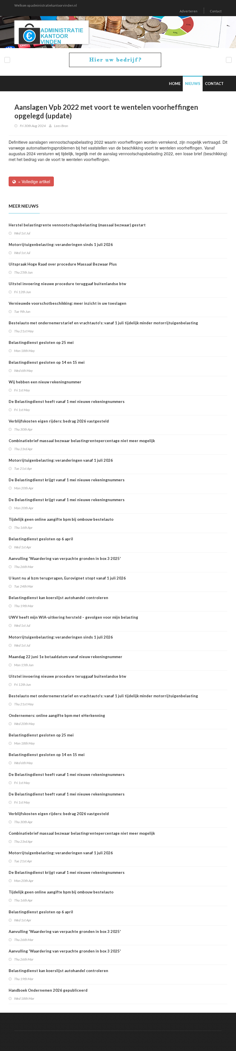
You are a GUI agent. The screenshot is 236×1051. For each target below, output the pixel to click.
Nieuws (192, 83)
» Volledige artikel (33, 181)
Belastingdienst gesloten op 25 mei (41, 342)
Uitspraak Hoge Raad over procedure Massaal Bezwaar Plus (63, 264)
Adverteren (188, 11)
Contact (216, 11)
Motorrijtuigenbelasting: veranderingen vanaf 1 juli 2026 (61, 460)
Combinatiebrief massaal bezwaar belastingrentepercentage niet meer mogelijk (82, 440)
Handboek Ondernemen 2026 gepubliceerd (48, 990)
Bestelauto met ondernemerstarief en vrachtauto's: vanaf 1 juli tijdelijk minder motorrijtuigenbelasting (103, 323)
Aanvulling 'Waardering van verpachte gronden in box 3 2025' (65, 558)
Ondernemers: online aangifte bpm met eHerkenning (57, 715)
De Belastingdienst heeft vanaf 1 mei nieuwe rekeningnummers (67, 401)
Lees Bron (61, 126)
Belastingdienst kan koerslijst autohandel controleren (58, 597)
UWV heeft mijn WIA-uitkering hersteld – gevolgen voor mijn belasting (73, 617)
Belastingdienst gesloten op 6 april (41, 539)
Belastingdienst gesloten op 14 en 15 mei (47, 362)
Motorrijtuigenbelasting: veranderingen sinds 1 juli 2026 (61, 244)
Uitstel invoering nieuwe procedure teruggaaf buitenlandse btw (67, 283)
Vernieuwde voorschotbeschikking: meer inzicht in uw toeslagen (67, 303)
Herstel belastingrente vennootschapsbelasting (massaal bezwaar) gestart (77, 225)
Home (174, 83)
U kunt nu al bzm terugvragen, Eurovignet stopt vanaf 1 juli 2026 (67, 578)
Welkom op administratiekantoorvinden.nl (45, 5)
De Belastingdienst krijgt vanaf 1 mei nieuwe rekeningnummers (67, 480)
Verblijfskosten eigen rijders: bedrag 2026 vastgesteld (59, 421)
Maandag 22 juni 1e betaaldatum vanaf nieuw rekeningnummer (65, 656)
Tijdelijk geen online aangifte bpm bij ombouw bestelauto (61, 519)
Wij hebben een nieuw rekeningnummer (45, 382)
